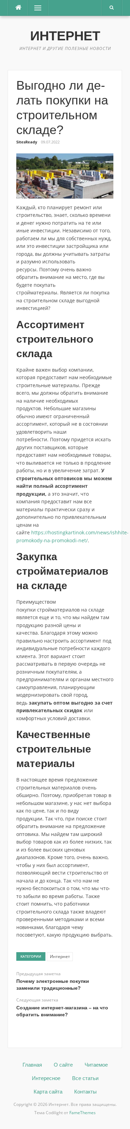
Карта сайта (48, 1092)
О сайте (63, 1065)
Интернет (65, 36)
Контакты (85, 1092)
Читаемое (96, 1065)
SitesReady (26, 141)
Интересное (46, 1078)
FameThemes (82, 1113)
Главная (32, 1065)
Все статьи (85, 1078)
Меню (35, 7)
